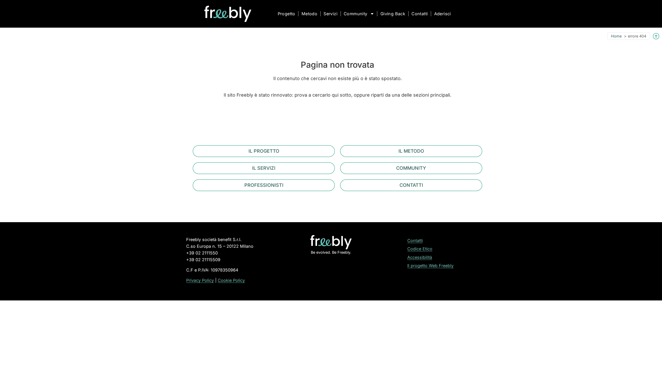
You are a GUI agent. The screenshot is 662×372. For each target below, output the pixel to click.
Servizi (330, 13)
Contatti (419, 13)
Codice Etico (419, 248)
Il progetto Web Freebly (430, 265)
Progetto (286, 13)
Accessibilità (419, 257)
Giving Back (392, 13)
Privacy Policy (200, 280)
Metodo (309, 13)
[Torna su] (656, 36)
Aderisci (442, 13)
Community (355, 13)
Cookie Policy (231, 280)
